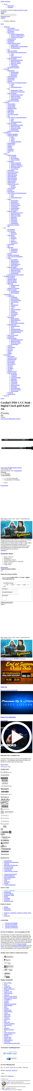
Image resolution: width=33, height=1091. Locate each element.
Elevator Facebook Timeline (19, 945)
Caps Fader (7, 1041)
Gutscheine (7, 898)
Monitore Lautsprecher (10, 1004)
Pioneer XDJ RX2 (9, 1029)
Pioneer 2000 (7, 1037)
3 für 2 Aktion (8, 982)
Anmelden (10, 7)
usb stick (6, 1008)
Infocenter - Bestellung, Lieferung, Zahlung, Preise (17, 913)
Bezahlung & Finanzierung (11, 862)
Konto (2, 398)
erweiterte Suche (8, 868)
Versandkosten (18, 470)
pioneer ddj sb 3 (8, 1034)
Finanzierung (7, 910)
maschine (6, 1028)
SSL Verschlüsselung (9, 877)
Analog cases (7, 987)
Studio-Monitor (8, 1005)
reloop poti (7, 986)
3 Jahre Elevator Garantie (11, 871)
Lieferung (6, 863)
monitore (6, 1002)
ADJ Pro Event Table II (10, 996)
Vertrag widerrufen (10, 890)
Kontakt (6, 883)
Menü (2, 24)
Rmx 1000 (7, 1022)
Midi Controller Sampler (10, 998)
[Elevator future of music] (20, 10)
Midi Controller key (9, 989)
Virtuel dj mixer (8, 993)
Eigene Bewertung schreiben (8, 569)
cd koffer (6, 1001)
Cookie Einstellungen (10, 884)
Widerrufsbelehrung (9, 875)
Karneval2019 (8, 1025)
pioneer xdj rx (8, 1038)
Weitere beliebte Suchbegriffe (12, 1043)
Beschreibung (4, 485)
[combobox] (8, 15)
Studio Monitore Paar (9, 1032)
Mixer (5, 1007)
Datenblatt (3, 550)
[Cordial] (5, 414)
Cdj (5, 1026)
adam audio (7, 1014)
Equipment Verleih (9, 895)
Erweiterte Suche (5, 16)
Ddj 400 (6, 1035)
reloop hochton (8, 1011)
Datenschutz (7, 878)
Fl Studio (6, 990)
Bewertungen (4, 567)
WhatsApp (11, 1076)
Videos (2, 604)
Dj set (5, 984)
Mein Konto (10, 5)
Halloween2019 (8, 1040)
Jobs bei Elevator (8, 866)
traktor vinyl (7, 1016)
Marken (6, 896)
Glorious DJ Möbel (9, 1023)
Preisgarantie (7, 892)
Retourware (7, 908)
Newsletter (7, 899)
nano (5, 1020)
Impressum (7, 881)
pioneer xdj (7, 1019)
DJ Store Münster (8, 893)
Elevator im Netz (8, 901)
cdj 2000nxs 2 (8, 999)
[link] (5, 4)
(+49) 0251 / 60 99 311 (11, 1070)
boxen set (6, 995)
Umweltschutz (8, 870)
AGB (5, 880)
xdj (5, 1031)
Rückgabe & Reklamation (11, 865)
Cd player (6, 1017)
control (6, 1013)
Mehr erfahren (4, 764)
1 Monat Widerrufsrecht (10, 874)
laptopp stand (7, 1010)
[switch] (3, 1088)
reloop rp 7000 (8, 992)
